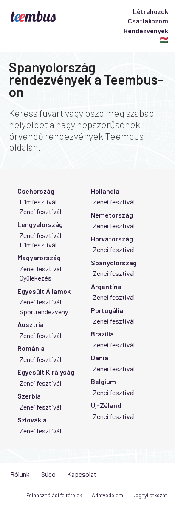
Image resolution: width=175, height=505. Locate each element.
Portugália (107, 310)
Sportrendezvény (44, 311)
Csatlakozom (148, 21)
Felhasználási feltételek (54, 495)
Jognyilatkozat (150, 495)
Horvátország (112, 239)
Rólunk (20, 474)
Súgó (48, 474)
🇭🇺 (164, 40)
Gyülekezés (35, 278)
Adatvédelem (107, 495)
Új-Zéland (106, 405)
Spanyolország (114, 262)
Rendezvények (146, 30)
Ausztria (30, 324)
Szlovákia (32, 420)
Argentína (106, 286)
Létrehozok (150, 11)
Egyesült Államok (44, 291)
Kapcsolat (81, 474)
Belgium (103, 381)
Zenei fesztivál (40, 211)
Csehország (35, 191)
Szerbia (29, 396)
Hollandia (105, 191)
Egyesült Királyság (45, 372)
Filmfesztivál (38, 202)
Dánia (99, 357)
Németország (112, 215)
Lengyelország (40, 224)
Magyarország (39, 257)
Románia (31, 348)
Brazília (102, 334)
